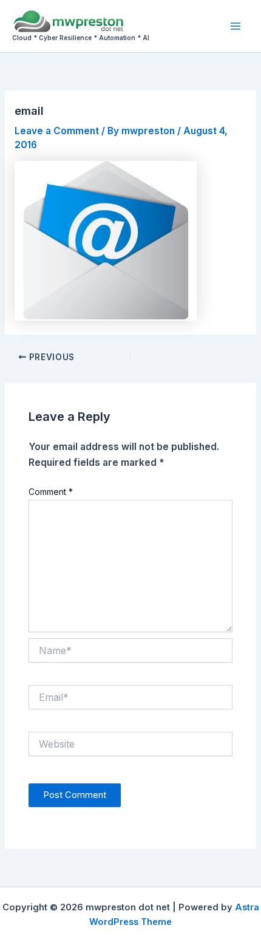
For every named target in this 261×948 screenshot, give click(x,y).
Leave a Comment (57, 131)
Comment (51, 491)
